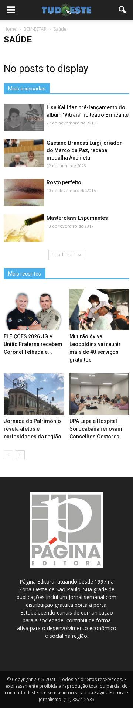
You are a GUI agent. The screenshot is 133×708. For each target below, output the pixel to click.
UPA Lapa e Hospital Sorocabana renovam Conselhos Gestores (95, 428)
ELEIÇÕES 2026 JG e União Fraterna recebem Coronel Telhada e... (33, 344)
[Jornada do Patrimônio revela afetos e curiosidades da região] (34, 394)
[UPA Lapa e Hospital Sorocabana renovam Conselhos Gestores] (99, 394)
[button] (122, 10)
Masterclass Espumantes (77, 218)
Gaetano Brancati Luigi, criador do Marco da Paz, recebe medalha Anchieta (84, 150)
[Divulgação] (24, 153)
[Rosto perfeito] (24, 193)
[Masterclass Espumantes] (24, 228)
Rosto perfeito (64, 182)
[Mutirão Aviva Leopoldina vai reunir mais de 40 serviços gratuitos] (99, 309)
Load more (64, 255)
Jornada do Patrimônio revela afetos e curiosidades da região (32, 428)
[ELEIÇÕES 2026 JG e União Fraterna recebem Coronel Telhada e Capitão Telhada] (34, 309)
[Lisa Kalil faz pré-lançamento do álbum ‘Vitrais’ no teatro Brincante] (24, 118)
